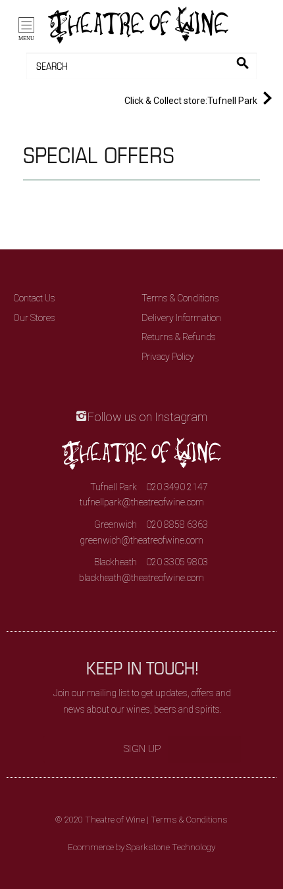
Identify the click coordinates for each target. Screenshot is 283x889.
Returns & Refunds (179, 337)
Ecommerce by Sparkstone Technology (141, 847)
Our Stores (34, 318)
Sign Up (142, 749)
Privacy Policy (168, 356)
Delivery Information (181, 318)
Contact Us (34, 298)
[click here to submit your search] (242, 63)
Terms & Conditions (180, 298)
